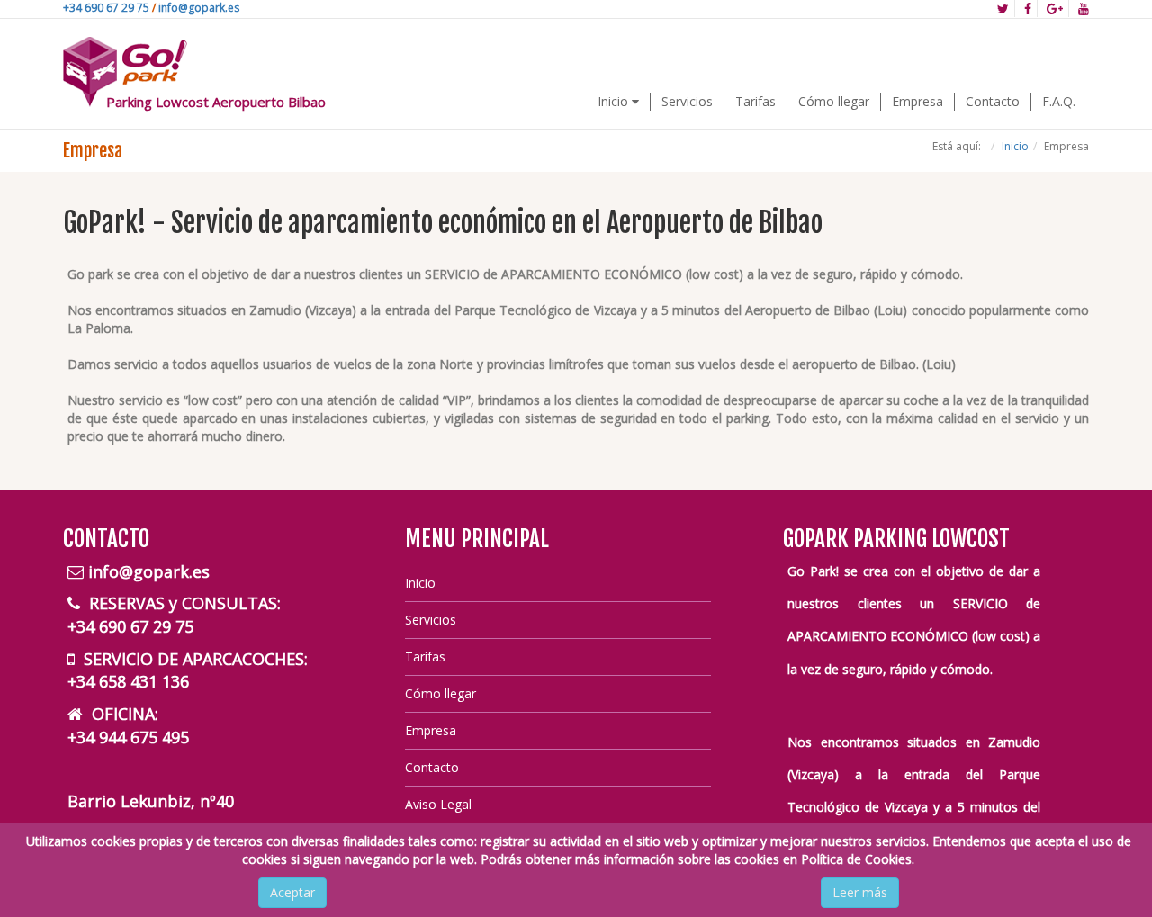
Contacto (993, 101)
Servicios (687, 101)
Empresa (917, 101)
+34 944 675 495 (128, 737)
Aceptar (292, 892)
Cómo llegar (833, 101)
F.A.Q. (1059, 101)
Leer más (859, 892)
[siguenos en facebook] (1028, 8)
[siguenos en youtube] (1081, 8)
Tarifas (755, 101)
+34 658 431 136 (128, 681)
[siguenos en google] (1055, 8)
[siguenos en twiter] (1003, 8)
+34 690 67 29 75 (106, 7)
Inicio (615, 101)
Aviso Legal (438, 804)
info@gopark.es (198, 7)
